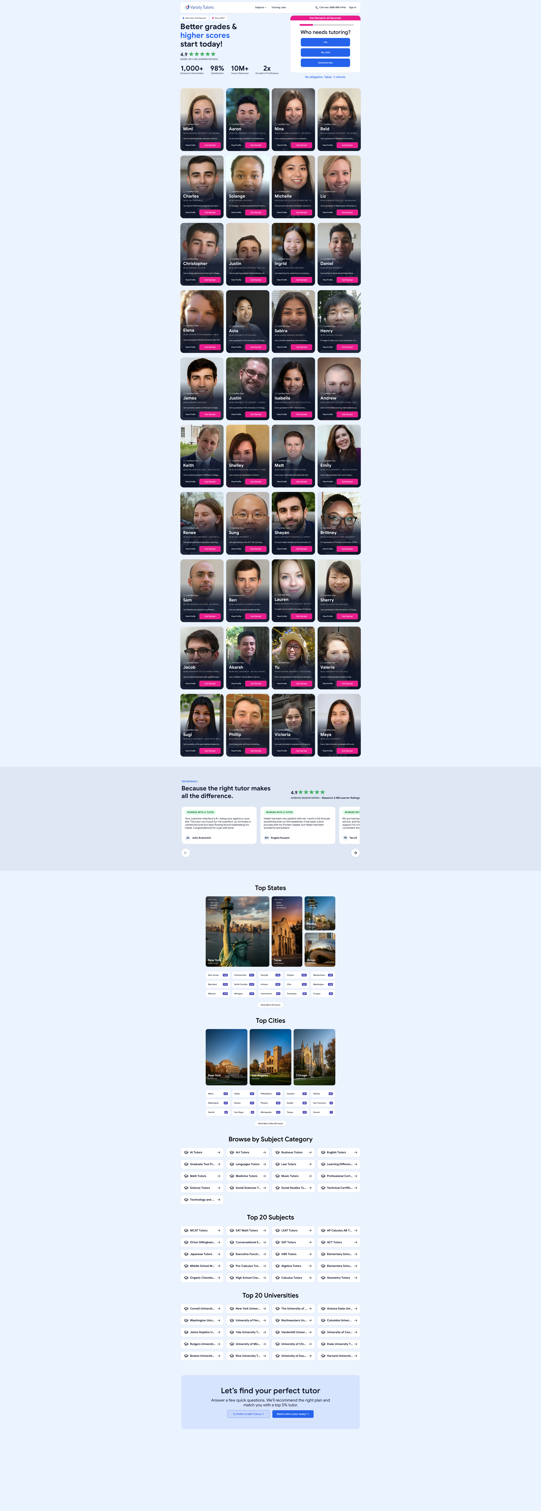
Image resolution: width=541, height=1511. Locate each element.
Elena (188, 330)
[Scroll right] (355, 853)
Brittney (328, 533)
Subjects (259, 7)
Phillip (235, 734)
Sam (187, 600)
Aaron (235, 129)
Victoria (283, 734)
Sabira (281, 331)
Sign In (352, 7)
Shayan (282, 533)
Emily (325, 465)
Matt (279, 465)
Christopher (195, 263)
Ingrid (281, 263)
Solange (237, 196)
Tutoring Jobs (278, 7)
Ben (233, 600)
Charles (191, 196)
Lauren (282, 599)
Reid (324, 129)
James (189, 398)
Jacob (189, 667)
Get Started (210, 145)
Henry (326, 331)
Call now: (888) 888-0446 (332, 7)
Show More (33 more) (270, 1005)
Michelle (283, 196)
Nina (279, 129)
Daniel (326, 263)
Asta (233, 331)
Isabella (282, 398)
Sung (234, 533)
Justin (235, 263)
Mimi (188, 129)
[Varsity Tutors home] (199, 7)
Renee (189, 533)
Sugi (187, 734)
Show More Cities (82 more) (270, 1123)
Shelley (236, 465)
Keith (188, 465)
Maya (325, 734)
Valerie (327, 667)
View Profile (190, 145)
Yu (277, 667)
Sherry (327, 600)
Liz (323, 196)
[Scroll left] (185, 853)
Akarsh (236, 667)
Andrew (328, 398)
